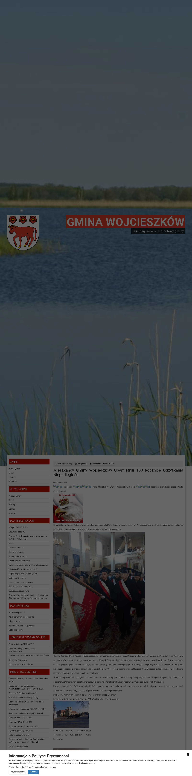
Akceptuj (33, 771)
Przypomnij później (18, 771)
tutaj (55, 767)
